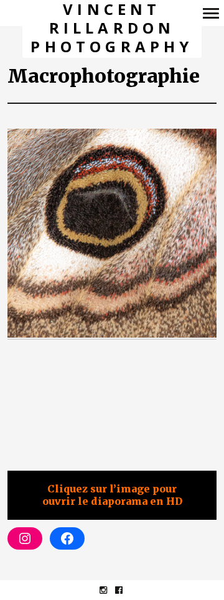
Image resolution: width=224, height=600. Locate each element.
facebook (125, 590)
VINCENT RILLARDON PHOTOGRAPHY (111, 28)
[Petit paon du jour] (112, 234)
